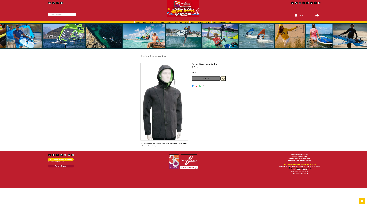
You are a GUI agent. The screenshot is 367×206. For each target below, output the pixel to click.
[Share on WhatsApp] (200, 86)
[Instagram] (57, 155)
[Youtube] (65, 155)
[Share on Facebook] (193, 86)
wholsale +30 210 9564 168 (299, 161)
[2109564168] (296, 3)
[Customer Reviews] (315, 3)
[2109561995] (292, 3)
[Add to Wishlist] (223, 78)
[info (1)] (49, 155)
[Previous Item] (3, 36)
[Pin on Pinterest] (196, 86)
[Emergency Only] (303, 3)
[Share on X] (204, 86)
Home (142, 56)
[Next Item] (364, 36)
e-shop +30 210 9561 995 (299, 159)
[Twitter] (61, 155)
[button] (316, 15)
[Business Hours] (307, 3)
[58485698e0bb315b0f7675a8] (300, 3)
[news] (72, 155)
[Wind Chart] (68, 155)
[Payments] (319, 3)
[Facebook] (53, 155)
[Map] (311, 3)
